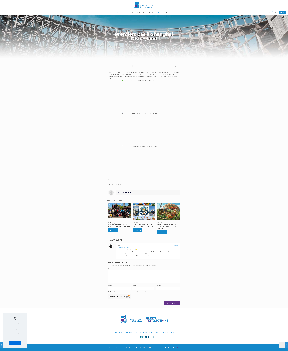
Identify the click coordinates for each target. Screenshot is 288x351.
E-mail (134, 285)
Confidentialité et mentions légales (164, 332)
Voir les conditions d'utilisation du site (14, 338)
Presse (120, 332)
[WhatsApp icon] (170, 347)
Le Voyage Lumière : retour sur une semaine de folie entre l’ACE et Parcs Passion (119, 224)
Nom (110, 285)
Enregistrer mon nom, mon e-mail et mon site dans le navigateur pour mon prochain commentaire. (139, 292)
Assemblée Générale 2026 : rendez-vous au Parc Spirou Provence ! (167, 226)
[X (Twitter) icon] (167, 347)
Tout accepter (15, 343)
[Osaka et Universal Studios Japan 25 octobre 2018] (283, 345)
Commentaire (112, 268)
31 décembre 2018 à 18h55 (123, 247)
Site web (158, 285)
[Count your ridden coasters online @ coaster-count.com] (147, 337)
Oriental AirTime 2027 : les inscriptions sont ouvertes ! (143, 225)
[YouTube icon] (171, 347)
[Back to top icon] (177, 347)
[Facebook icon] (165, 347)
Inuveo (137, 347)
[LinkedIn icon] (173, 347)
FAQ (115, 332)
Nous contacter (128, 332)
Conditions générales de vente (143, 332)
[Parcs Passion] (144, 5)
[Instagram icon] (168, 347)
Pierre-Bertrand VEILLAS (123, 66)
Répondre (176, 245)
